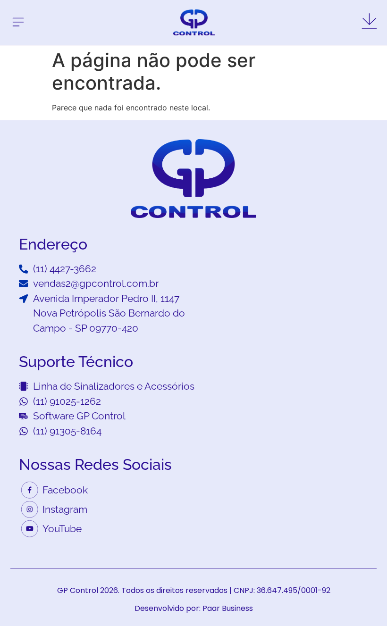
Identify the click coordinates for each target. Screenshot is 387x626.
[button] (18, 23)
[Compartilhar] (376, 10)
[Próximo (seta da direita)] (370, 313)
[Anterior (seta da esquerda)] (16, 313)
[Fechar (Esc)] (355, 10)
